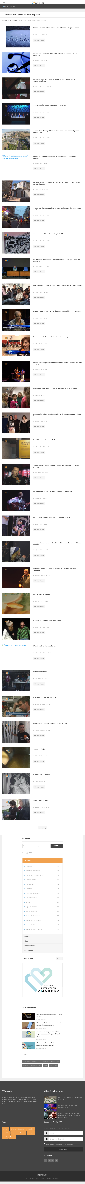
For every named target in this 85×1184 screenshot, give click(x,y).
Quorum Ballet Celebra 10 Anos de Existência (50, 105)
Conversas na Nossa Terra (42, 875)
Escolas (12, 1137)
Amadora (5, 1129)
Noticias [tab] (27, 936)
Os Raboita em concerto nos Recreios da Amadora (52, 491)
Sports (52, 1061)
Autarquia (31, 1133)
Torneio (22, 1133)
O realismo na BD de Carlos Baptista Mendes (50, 234)
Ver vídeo (40, 40)
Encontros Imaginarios (42, 893)
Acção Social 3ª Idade (41, 800)
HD (40, 1061)
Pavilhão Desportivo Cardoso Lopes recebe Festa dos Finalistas (57, 285)
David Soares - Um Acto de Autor (45, 440)
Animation (33, 1065)
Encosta (5, 1137)
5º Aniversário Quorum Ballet (44, 646)
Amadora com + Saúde (42, 871)
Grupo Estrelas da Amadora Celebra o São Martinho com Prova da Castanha (57, 209)
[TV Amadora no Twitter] (49, 1160)
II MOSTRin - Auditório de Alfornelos (47, 620)
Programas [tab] (28, 861)
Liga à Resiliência (42, 907)
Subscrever (63, 1149)
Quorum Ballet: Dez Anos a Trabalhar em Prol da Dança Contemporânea (54, 80)
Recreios (21, 1129)
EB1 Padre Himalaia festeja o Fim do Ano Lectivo (51, 517)
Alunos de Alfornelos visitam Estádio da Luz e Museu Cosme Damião (56, 466)
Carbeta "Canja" (39, 749)
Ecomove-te (42, 884)
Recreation (53, 1065)
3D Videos (26, 1061)
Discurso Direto (42, 880)
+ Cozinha (42, 866)
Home (6, 6)
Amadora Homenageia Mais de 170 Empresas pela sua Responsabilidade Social (48, 1034)
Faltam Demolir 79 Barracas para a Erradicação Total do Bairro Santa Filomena (57, 183)
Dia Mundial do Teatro (41, 775)
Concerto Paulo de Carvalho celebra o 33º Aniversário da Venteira (54, 569)
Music (45, 1065)
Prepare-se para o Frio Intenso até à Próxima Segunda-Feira (56, 28)
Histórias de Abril (42, 898)
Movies (45, 1061)
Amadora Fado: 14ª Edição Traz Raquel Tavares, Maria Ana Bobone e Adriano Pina (70, 1115)
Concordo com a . (59, 1144)
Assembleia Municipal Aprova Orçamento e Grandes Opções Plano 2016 (56, 132)
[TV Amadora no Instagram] (52, 1160)
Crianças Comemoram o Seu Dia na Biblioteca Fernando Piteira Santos (57, 544)
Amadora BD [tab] (28, 950)
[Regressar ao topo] (78, 1171)
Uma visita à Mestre (42, 925)
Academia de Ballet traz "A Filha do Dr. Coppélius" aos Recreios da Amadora (57, 312)
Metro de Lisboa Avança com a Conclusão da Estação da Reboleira (54, 157)
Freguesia (15, 1133)
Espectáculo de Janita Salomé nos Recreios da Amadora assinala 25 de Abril (57, 363)
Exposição (6, 1133)
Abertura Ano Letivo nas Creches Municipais (50, 723)
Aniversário (30, 1129)
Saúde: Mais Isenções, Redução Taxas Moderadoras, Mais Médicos (55, 54)
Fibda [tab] (26, 941)
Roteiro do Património (42, 916)
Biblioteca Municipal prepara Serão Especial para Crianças (55, 388)
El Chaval (42, 889)
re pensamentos (42, 911)
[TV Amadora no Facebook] (45, 1160)
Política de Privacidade (65, 1144)
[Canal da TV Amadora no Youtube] (56, 1160)
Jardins (42, 902)
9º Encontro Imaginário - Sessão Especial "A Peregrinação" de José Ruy (56, 260)
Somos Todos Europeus (42, 920)
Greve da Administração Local (44, 697)
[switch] (44, 1143)
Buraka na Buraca (40, 672)
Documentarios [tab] (30, 946)
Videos (34, 1061)
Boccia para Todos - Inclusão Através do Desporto (52, 337)
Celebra (13, 1129)
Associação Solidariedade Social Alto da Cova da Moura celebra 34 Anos (57, 415)
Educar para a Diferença (42, 594)
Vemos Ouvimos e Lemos (42, 929)
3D (58, 1061)
